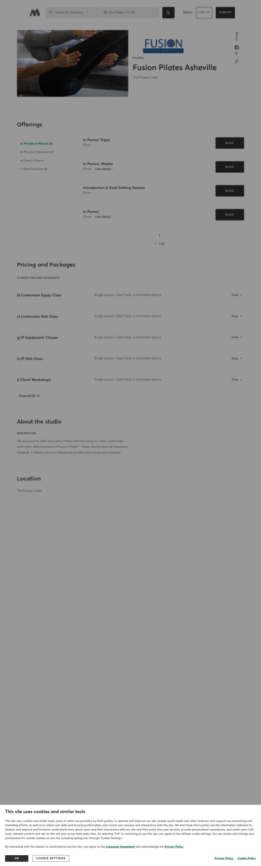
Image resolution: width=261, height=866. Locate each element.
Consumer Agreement (120, 846)
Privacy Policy (174, 846)
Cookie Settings (51, 858)
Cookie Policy (247, 858)
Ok (16, 858)
